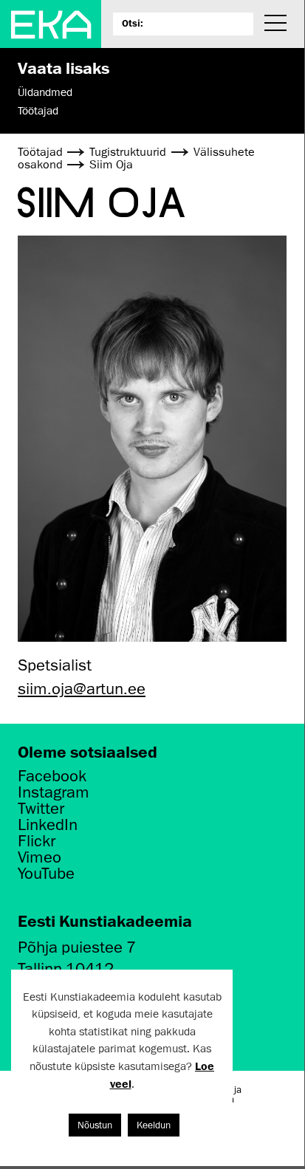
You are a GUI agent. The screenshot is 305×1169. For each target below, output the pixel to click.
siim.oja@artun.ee (81, 689)
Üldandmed (45, 92)
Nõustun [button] (95, 1125)
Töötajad (38, 110)
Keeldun (154, 1125)
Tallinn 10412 (66, 968)
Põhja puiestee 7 (77, 947)
